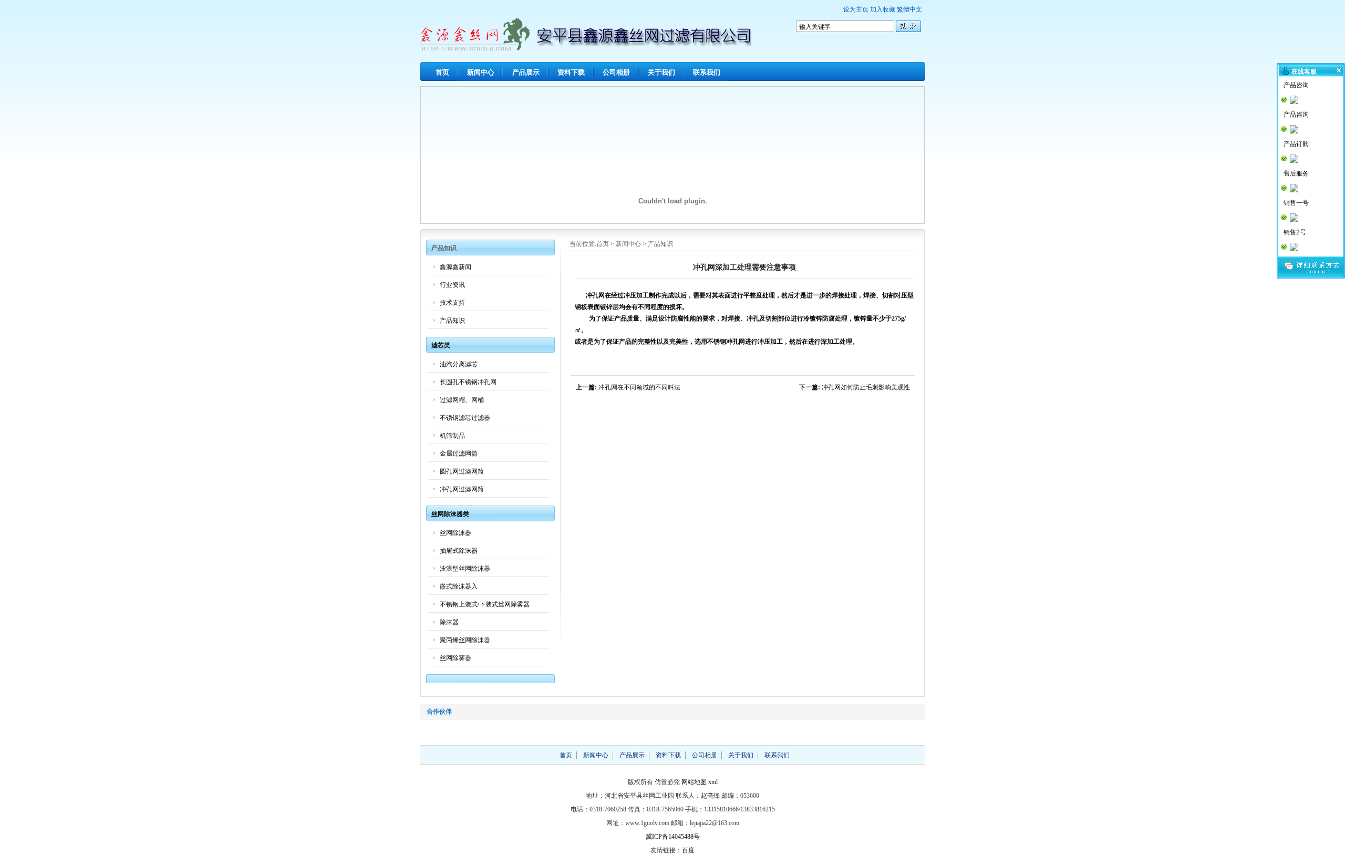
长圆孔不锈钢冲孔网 (468, 382)
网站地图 (694, 782)
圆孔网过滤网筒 (462, 471)
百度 (688, 850)
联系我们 (706, 72)
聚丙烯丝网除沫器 (465, 640)
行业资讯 (452, 285)
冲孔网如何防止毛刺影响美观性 (866, 387)
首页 (442, 72)
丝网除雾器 (455, 658)
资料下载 (571, 72)
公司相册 (616, 72)
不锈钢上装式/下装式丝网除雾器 (485, 604)
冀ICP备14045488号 (673, 836)
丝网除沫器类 (450, 514)
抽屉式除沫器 (459, 550)
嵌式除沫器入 (459, 586)
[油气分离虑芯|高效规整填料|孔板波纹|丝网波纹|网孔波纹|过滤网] (585, 48)
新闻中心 (480, 72)
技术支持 (452, 302)
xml (713, 782)
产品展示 (526, 72)
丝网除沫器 (455, 533)
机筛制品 (452, 435)
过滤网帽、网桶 (462, 400)
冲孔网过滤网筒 (462, 489)
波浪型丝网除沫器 (465, 568)
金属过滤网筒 (459, 453)
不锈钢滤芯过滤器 (465, 417)
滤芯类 (440, 345)
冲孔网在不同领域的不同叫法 (639, 387)
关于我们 (661, 72)
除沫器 (449, 622)
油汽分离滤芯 (459, 364)
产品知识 (660, 244)
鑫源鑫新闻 (455, 267)
